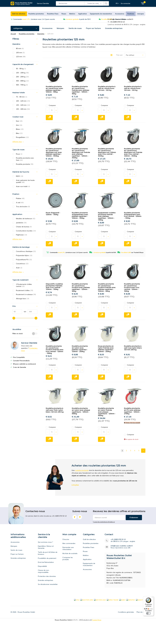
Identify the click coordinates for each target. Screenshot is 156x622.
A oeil (20, 203)
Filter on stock (17, 333)
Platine (20, 198)
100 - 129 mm (23, 101)
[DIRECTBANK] (112, 600)
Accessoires (119, 14)
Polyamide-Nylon (24, 255)
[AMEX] (122, 600)
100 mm (20, 53)
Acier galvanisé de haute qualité (25, 181)
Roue (19, 154)
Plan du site (141, 612)
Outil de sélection (18, 14)
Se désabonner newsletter (48, 584)
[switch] (148, 613)
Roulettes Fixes (52, 14)
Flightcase (21, 235)
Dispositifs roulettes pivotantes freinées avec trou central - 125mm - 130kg (54, 286)
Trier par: (119, 55)
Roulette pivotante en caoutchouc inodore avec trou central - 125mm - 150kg (132, 287)
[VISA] (76, 600)
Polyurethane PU (24, 260)
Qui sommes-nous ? (45, 542)
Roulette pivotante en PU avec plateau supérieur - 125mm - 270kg (132, 411)
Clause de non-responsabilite (43, 571)
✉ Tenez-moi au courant (132, 422)
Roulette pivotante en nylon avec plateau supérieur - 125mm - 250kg (80, 348)
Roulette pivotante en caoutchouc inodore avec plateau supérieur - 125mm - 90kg (81, 287)
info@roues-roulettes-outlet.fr (122, 546)
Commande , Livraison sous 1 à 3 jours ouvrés (34, 19)
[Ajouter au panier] (49, 117)
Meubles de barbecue (25, 219)
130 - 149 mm (23, 105)
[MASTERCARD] (86, 600)
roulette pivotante (82, 470)
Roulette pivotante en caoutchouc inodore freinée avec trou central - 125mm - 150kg (54, 349)
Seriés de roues (75, 28)
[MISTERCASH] (100, 600)
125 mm (20, 57)
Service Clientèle (43, 3)
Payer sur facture (93, 28)
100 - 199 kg (22, 73)
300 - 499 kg (22, 81)
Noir (19, 121)
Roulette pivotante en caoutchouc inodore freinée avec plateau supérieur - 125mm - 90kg (107, 287)
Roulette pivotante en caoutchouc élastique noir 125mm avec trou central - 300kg (107, 152)
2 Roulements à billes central (24, 285)
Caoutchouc (22, 264)
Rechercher (106, 3)
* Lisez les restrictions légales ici (104, 522)
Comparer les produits (67, 558)
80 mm (20, 48)
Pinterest (80, 517)
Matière (72, 14)
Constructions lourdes (26, 231)
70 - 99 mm (21, 97)
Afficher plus (17, 142)
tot (24, 312)
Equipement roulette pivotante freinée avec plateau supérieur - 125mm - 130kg (106, 216)
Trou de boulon (23, 207)
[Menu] (152, 597)
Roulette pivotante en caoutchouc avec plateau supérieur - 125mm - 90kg (54, 89)
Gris (19, 125)
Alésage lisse (22, 299)
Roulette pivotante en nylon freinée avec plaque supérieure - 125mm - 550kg (107, 411)
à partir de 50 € (78, 19)
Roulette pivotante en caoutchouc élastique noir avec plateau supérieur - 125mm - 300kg (54, 152)
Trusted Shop (96, 620)
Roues (64, 14)
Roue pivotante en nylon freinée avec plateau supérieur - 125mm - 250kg (106, 348)
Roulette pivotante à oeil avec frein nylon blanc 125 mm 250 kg (54, 410)
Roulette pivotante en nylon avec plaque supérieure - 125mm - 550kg (81, 411)
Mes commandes (68, 543)
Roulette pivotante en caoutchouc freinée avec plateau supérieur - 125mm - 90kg (80, 90)
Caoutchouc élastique (26, 251)
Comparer (52, 105)
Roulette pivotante (24, 164)
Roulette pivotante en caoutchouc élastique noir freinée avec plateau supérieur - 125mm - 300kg (81, 153)
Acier (19, 268)
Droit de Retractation (46, 562)
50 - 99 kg (21, 69)
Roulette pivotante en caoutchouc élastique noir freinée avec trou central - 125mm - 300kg (133, 152)
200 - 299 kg (22, 77)
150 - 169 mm (23, 109)
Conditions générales (126, 612)
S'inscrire (65, 539)
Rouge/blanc (22, 137)
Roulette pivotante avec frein (25, 159)
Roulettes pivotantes (36, 14)
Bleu (19, 133)
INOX (19, 176)
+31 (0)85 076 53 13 (118, 539)
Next (143, 450)
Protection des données (47, 576)
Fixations (130, 14)
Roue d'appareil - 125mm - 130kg (53, 214)
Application (82, 14)
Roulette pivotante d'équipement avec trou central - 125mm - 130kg (132, 215)
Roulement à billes (24, 290)
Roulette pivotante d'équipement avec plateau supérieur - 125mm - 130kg (80, 215)
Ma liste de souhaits (69, 553)
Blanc (19, 129)
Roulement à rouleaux (26, 294)
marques (140, 14)
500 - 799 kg (22, 85)
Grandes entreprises (113, 28)
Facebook (74, 517)
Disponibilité (42, 566)
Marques (60, 28)
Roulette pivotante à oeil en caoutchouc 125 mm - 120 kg (106, 88)
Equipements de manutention (101, 14)
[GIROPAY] (130, 600)
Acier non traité (23, 186)
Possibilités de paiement (47, 558)
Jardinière (21, 223)
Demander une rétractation (68, 548)
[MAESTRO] (140, 600)
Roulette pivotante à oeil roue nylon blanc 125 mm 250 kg (133, 348)
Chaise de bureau (24, 227)
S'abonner (134, 517)
